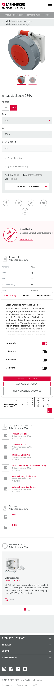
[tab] (21, 79)
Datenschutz (22, 685)
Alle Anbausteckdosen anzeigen (18, 21)
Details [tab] (26, 295)
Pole (4, 114)
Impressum (6, 685)
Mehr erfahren (26, 239)
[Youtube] (25, 669)
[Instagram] (4, 669)
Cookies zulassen (27, 379)
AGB (35, 685)
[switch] (44, 351)
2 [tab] (29, 609)
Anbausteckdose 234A (14, 15)
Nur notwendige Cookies (27, 391)
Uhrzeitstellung (9, 142)
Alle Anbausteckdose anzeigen (18, 24)
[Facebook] (11, 669)
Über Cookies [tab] (44, 295)
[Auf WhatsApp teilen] (33, 202)
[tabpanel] (27, 50)
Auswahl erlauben (26, 384)
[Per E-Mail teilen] (45, 202)
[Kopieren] (27, 211)
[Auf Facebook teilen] (8, 202)
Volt (3, 128)
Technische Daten (33, 15)
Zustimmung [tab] (10, 295)
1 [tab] (25, 609)
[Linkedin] (18, 669)
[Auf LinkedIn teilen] (20, 202)
